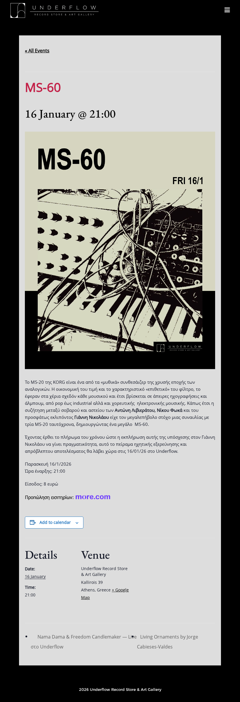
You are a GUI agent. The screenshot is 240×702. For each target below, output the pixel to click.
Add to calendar (55, 522)
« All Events (37, 50)
